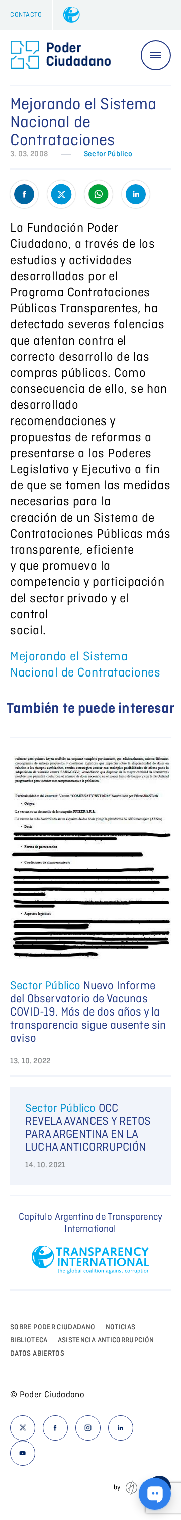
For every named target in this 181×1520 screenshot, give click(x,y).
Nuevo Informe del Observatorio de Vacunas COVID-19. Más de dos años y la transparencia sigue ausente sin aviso (88, 1012)
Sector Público (108, 154)
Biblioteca (29, 1340)
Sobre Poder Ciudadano (53, 1327)
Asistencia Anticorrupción (106, 1340)
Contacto (26, 15)
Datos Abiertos (37, 1353)
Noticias (121, 1327)
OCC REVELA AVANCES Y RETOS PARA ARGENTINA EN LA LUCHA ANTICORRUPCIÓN (88, 1128)
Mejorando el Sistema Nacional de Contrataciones (85, 665)
